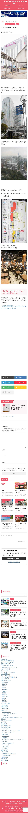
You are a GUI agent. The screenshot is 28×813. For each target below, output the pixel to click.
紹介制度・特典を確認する (14, 562)
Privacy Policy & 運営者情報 (11, 803)
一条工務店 (7, 5)
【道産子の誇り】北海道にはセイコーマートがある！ (20, 525)
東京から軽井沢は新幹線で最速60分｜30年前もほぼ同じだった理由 (18, 603)
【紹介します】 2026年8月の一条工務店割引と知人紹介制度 (18, 407)
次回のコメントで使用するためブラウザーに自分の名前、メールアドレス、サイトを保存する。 (13, 469)
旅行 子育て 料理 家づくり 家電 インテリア (14, 806)
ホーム (3, 801)
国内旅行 (18, 801)
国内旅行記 (7, 8)
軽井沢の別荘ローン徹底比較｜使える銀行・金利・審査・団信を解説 (18, 614)
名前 (3, 449)
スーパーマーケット (7, 416)
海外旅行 (24, 801)
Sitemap (20, 803)
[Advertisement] (13, 332)
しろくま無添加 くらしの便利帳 (14, 808)
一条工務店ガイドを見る (14, 558)
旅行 (13, 416)
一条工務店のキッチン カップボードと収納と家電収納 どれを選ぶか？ (18, 625)
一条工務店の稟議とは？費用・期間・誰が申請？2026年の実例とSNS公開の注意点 (18, 636)
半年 (3, 490)
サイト (3, 462)
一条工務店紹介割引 (11, 801)
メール (4, 456)
